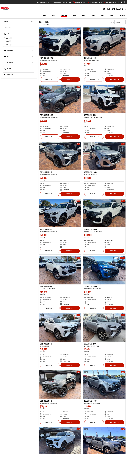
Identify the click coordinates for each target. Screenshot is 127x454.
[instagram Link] (124, 2)
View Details (48, 79)
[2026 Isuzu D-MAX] (60, 99)
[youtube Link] (121, 2)
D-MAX (44, 15)
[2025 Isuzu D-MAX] (60, 41)
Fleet (102, 15)
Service (84, 15)
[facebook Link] (119, 2)
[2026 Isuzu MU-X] (104, 99)
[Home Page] (5, 8)
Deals (74, 15)
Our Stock (64, 15)
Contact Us (69, 79)
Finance (112, 15)
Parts (93, 15)
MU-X (53, 15)
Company (122, 15)
